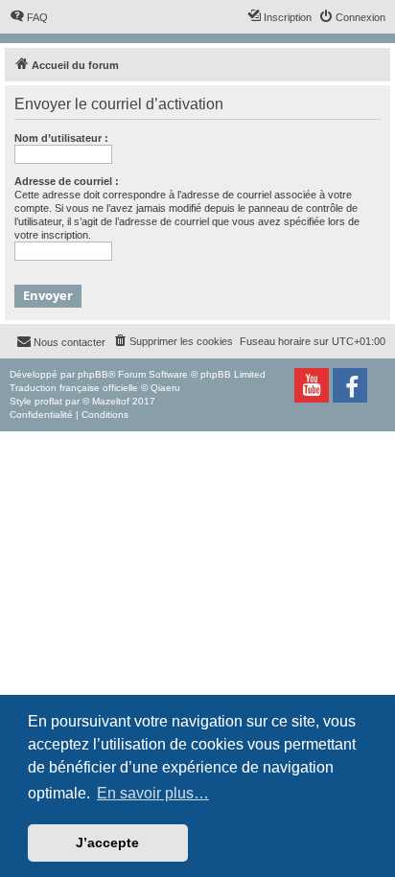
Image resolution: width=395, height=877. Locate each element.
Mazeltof (110, 401)
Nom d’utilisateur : (61, 138)
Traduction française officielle (74, 387)
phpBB (93, 374)
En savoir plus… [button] (153, 793)
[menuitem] (29, 17)
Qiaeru (165, 387)
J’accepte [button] (107, 842)
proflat (48, 401)
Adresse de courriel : (66, 181)
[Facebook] (350, 385)
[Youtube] (311, 385)
